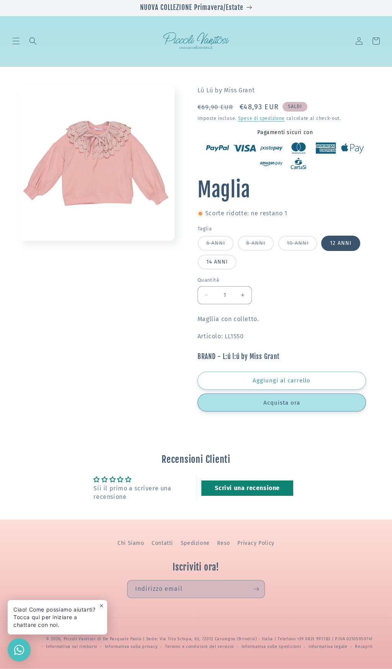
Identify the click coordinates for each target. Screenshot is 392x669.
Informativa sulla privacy (131, 646)
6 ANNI (220, 245)
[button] (16, 41)
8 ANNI (260, 245)
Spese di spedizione (261, 118)
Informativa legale (328, 646)
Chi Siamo (131, 543)
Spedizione (195, 543)
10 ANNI (302, 245)
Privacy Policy (255, 543)
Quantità (208, 280)
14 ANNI (217, 262)
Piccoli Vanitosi (80, 638)
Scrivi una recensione (247, 488)
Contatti (162, 543)
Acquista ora (281, 402)
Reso (223, 543)
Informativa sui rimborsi (71, 646)
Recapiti (364, 646)
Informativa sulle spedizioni (271, 646)
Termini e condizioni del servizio (199, 646)
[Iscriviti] (256, 589)
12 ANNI (340, 243)
